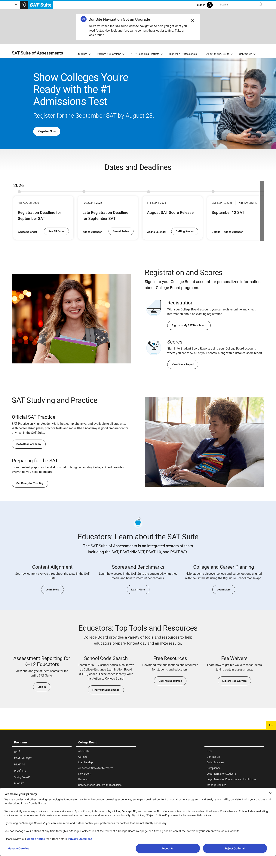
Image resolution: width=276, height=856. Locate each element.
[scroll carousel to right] (262, 211)
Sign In (42, 686)
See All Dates (56, 231)
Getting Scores (185, 231)
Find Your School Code (105, 689)
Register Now (47, 131)
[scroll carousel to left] (14, 211)
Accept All (167, 848)
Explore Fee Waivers (234, 680)
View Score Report (183, 364)
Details (216, 231)
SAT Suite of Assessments (37, 53)
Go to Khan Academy (28, 444)
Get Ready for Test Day (30, 483)
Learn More (52, 589)
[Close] (270, 793)
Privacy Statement (80, 838)
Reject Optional (235, 848)
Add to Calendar (27, 231)
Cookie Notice (36, 838)
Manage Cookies (18, 848)
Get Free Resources (170, 680)
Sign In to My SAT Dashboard (189, 325)
